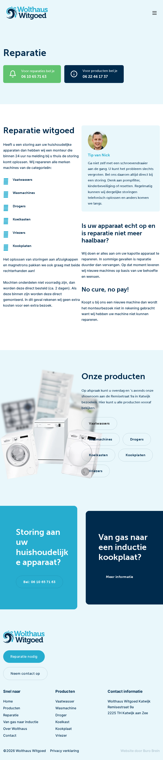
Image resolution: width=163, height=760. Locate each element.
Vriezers (19, 233)
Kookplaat (63, 728)
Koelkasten (22, 219)
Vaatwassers (22, 180)
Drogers (19, 206)
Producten (11, 708)
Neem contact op (25, 673)
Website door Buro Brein (140, 751)
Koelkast (62, 722)
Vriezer (61, 735)
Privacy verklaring (64, 751)
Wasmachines (24, 193)
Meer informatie (119, 577)
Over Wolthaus (15, 728)
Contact (9, 735)
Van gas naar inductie (20, 722)
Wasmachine (65, 708)
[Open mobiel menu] (154, 13)
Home (8, 701)
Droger (61, 715)
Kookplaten (22, 246)
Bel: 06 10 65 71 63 (39, 582)
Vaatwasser (64, 701)
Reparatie (10, 715)
